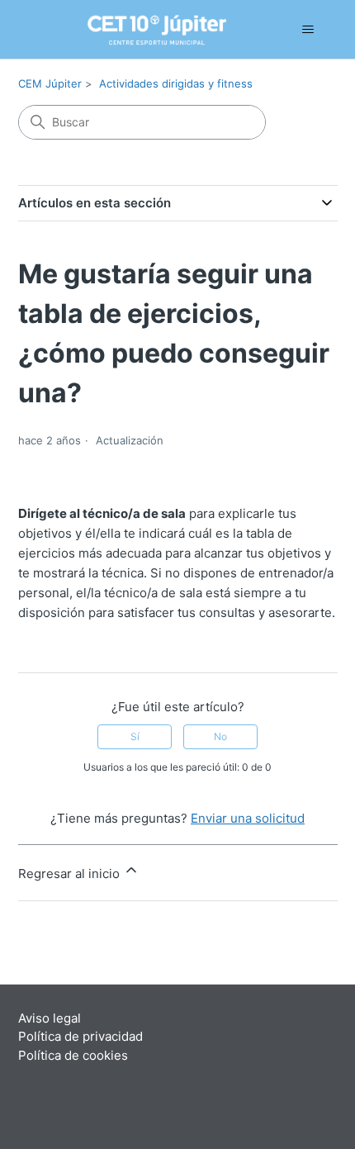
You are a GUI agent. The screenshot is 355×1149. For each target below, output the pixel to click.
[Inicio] (133, 30)
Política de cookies (73, 1055)
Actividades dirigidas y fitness (176, 83)
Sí (135, 736)
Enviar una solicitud (248, 818)
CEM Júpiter (50, 83)
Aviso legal (49, 1018)
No (220, 736)
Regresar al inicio (70, 873)
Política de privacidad (80, 1036)
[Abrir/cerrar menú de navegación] (308, 30)
